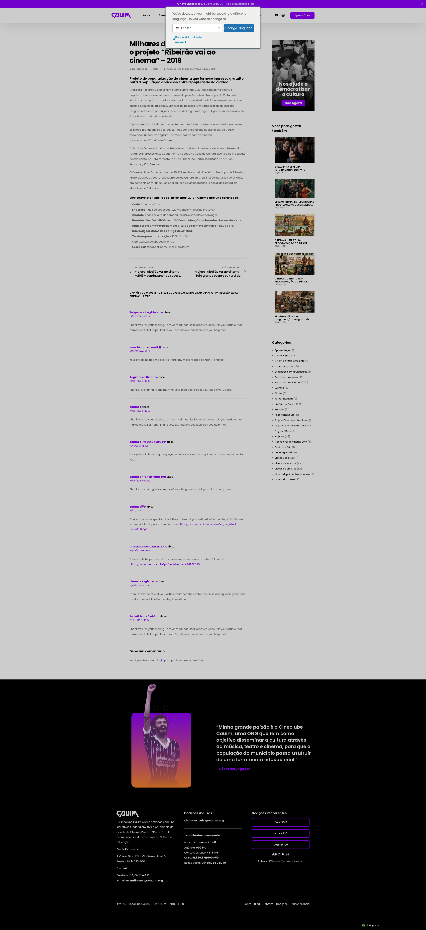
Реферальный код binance (146, 312)
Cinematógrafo (284, 366)
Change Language (238, 28)
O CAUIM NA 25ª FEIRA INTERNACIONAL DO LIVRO (290, 168)
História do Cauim (173, 69)
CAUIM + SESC (283, 355)
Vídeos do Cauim (285, 479)
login (160, 660)
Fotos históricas (284, 398)
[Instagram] (283, 15)
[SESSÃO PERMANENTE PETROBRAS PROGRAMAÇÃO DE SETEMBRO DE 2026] (295, 188)
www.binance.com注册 (145, 347)
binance (135, 407)
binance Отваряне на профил (147, 442)
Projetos (279, 436)
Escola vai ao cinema (287, 377)
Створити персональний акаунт (148, 546)
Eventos (279, 388)
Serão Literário (283, 447)
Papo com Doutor (285, 414)
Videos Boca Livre (285, 458)
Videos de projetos (285, 468)
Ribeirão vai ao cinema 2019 (200, 69)
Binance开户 (137, 507)
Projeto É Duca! (283, 431)
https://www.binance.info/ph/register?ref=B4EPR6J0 (164, 564)
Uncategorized (283, 452)
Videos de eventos (285, 463)
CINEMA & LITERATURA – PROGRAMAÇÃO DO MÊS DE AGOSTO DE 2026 (291, 280)
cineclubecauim (138, 69)
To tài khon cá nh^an (144, 616)
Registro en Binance (143, 377)
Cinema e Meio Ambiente (290, 361)
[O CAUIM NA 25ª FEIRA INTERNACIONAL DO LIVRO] (295, 150)
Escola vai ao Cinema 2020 (290, 382)
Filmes (278, 393)
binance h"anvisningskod (147, 477)
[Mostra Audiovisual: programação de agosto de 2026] (295, 301)
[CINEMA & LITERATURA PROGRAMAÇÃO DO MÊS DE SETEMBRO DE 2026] (295, 225)
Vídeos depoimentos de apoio (292, 474)
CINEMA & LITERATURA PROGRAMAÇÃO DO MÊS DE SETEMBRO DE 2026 (291, 242)
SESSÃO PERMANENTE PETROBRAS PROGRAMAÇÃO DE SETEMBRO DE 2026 (294, 203)
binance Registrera (143, 581)
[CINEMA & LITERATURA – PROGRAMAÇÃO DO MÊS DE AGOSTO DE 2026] (295, 264)
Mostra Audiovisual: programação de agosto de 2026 (292, 318)
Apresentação (283, 350)
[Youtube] (277, 15)
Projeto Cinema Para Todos (291, 425)
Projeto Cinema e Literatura (291, 420)
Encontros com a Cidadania (291, 371)
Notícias (279, 409)
